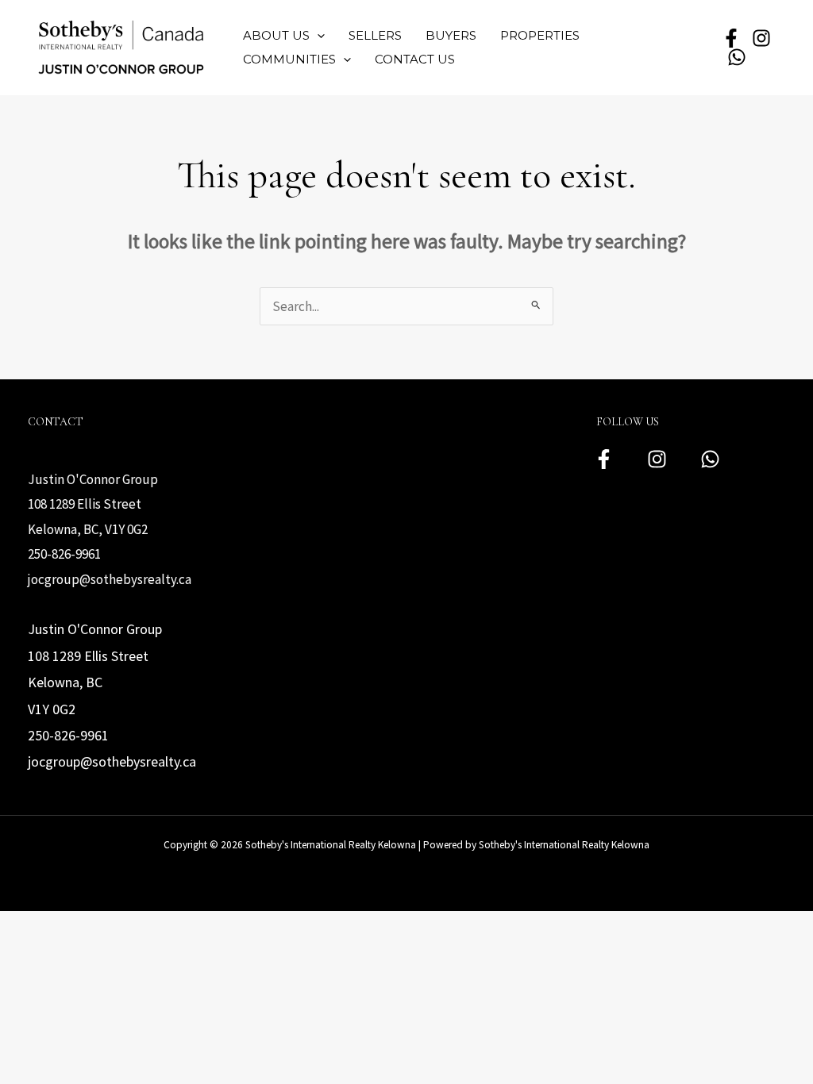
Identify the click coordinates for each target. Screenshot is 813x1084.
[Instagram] (657, 459)
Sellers (375, 35)
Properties (540, 35)
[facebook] (731, 38)
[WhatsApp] (736, 57)
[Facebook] (604, 459)
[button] (317, 36)
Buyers (451, 35)
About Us (276, 35)
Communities (289, 59)
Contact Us (415, 59)
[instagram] (761, 38)
